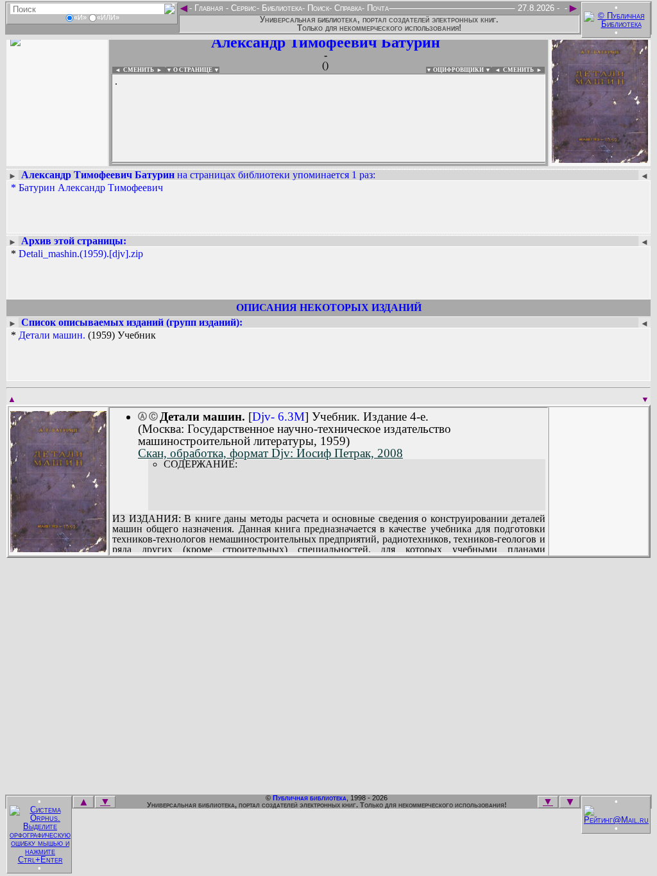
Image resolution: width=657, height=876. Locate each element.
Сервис (242, 8)
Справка (347, 8)
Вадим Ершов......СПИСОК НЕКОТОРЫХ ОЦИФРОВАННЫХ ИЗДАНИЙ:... (328, 163)
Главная (209, 8)
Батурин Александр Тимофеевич (91, 187)
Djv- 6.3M (278, 416)
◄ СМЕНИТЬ (133, 70)
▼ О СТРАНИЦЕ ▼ (192, 70)
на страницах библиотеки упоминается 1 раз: (198, 174)
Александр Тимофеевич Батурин (325, 42)
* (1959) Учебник (83, 335)
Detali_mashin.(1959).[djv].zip (81, 253)
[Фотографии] (57, 158)
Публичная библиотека (309, 798)
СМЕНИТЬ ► (524, 70)
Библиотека (280, 8)
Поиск (317, 8)
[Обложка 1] (58, 548)
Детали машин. (52, 335)
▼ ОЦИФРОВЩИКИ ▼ (458, 70)
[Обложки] (600, 158)
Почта (376, 8)
